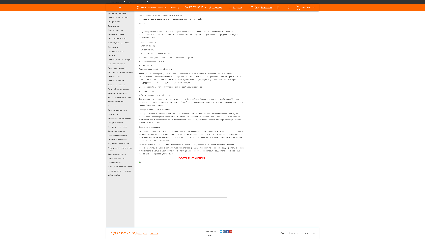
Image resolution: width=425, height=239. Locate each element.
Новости (148, 15)
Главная (141, 15)
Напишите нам (141, 233)
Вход (257, 7)
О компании (141, 2)
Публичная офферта (287, 233)
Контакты (150, 2)
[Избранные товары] (288, 7)
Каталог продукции (116, 2)
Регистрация (266, 7)
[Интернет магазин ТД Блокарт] (120, 7)
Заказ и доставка (130, 2)
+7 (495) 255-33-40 (193, 7)
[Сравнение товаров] (278, 7)
